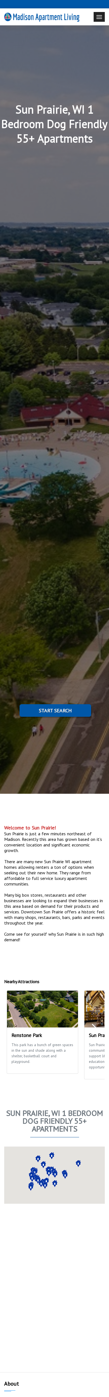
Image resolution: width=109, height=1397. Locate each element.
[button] (30, 1187)
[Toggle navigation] (99, 17)
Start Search (55, 710)
